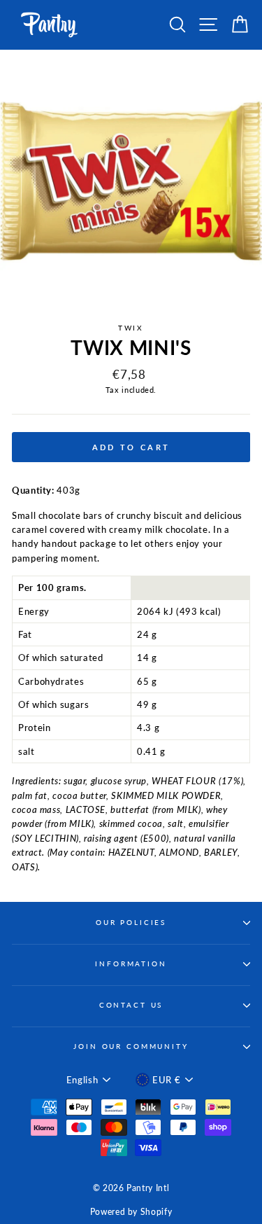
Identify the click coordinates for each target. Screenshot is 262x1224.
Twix (131, 328)
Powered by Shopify (131, 1211)
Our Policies (131, 922)
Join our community (131, 1046)
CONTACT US (131, 1005)
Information (131, 964)
